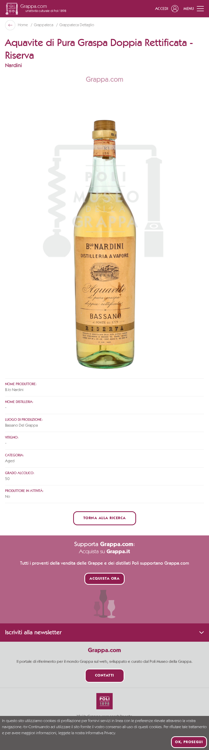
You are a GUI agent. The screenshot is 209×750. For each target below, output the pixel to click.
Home (23, 25)
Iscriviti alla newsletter (33, 632)
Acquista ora (104, 579)
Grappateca (44, 25)
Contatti (104, 676)
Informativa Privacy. (101, 733)
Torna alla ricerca (104, 518)
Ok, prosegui (189, 742)
